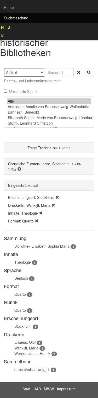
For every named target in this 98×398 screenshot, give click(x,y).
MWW (49, 388)
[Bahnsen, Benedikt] (49, 112)
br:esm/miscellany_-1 (32, 369)
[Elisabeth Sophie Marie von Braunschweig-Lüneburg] (49, 117)
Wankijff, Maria (26, 348)
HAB (37, 388)
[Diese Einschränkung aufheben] (57, 197)
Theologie (22, 262)
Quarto (20, 294)
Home (9, 7)
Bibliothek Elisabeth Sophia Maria (42, 246)
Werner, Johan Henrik (32, 353)
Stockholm (23, 326)
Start (26, 388)
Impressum (66, 388)
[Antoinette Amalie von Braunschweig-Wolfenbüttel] (49, 106)
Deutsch (21, 278)
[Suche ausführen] (89, 72)
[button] (78, 72)
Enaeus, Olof (25, 342)
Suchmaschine (16, 17)
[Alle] (49, 101)
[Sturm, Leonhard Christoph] (49, 123)
